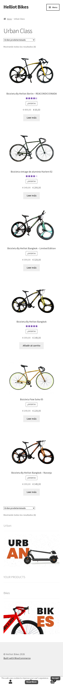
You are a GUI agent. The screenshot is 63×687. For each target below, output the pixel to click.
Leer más (31, 117)
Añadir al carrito (31, 345)
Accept (55, 678)
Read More (31, 682)
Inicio (9, 18)
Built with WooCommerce (17, 658)
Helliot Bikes (16, 7)
